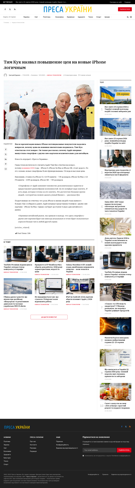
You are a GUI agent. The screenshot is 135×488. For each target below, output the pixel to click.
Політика (46, 17)
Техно (90, 17)
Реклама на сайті (116, 2)
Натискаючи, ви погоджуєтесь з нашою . (107, 455)
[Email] (6, 169)
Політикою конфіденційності (121, 455)
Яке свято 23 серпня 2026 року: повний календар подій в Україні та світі (42, 2)
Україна (26, 17)
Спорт (98, 17)
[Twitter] (6, 154)
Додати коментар (49, 317)
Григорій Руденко (14, 75)
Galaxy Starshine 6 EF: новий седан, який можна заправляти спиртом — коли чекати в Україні (80, 268)
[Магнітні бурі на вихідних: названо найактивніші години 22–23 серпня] (115, 326)
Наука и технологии (54, 75)
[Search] (128, 17)
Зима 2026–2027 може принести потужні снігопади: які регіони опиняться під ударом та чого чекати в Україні (116, 206)
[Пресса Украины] (67, 9)
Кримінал (70, 17)
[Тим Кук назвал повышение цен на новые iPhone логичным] (49, 109)
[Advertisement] (67, 41)
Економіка (59, 17)
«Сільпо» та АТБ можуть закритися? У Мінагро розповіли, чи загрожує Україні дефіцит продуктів (117, 307)
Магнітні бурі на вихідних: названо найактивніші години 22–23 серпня (117, 340)
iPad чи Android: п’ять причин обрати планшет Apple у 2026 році (79, 299)
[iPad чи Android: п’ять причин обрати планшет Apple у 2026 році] (80, 286)
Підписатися (125, 9)
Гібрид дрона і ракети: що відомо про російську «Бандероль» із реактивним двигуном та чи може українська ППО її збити (16, 301)
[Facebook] (6, 149)
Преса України (31, 476)
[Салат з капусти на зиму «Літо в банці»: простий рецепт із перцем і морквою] (115, 392)
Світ (36, 17)
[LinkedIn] (6, 159)
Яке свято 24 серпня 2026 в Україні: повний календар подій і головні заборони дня (118, 109)
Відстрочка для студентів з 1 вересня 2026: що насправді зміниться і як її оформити (118, 172)
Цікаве (107, 17)
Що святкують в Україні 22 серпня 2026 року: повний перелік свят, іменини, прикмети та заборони (117, 372)
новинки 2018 (28, 168)
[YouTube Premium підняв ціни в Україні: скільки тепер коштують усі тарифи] (18, 254)
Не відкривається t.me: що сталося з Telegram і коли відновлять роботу (46, 299)
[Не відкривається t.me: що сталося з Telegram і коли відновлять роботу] (49, 286)
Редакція (127, 2)
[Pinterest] (6, 164)
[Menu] (131, 17)
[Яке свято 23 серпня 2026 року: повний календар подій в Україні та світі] (115, 127)
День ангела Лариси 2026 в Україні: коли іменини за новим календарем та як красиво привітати (117, 241)
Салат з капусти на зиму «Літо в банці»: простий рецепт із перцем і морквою (117, 405)
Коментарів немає (71, 75)
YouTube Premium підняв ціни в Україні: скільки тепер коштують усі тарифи (18, 267)
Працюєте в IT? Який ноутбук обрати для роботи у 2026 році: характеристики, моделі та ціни (48, 268)
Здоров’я (81, 17)
